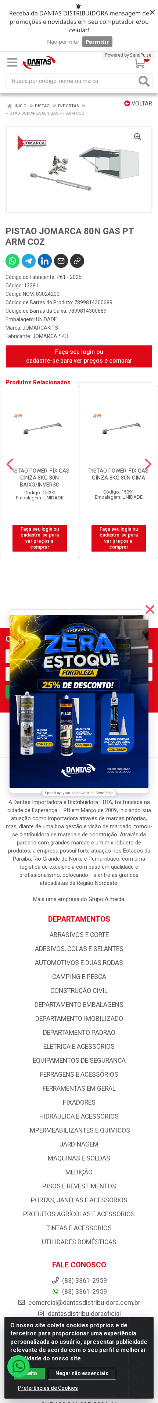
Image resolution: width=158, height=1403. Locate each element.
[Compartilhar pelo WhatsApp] (12, 261)
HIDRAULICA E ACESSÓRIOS (79, 1116)
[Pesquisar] (144, 81)
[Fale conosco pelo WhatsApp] (18, 1366)
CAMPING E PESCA (79, 976)
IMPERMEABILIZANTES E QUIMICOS (79, 1130)
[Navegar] (10, 464)
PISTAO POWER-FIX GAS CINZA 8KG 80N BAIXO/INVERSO (39, 477)
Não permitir (63, 41)
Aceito (29, 1373)
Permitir (97, 41)
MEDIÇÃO (79, 1172)
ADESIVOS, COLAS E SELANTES (79, 948)
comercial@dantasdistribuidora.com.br (83, 1302)
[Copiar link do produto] (77, 261)
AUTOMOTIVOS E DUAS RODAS (79, 962)
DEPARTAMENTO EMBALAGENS (79, 1004)
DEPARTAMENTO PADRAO (79, 1032)
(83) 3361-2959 (84, 1291)
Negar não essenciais (81, 1373)
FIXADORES (79, 1102)
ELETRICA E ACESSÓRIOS (79, 1046)
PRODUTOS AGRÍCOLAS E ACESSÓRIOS (79, 1214)
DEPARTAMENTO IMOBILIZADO (79, 1018)
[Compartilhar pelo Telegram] (29, 261)
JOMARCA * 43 (50, 336)
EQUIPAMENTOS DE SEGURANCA (79, 1060)
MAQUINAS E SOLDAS (79, 1158)
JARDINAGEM (79, 1144)
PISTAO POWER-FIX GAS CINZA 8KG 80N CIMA (118, 474)
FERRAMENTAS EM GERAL (79, 1088)
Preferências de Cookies (48, 1388)
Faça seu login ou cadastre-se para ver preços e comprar (79, 356)
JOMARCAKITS (40, 328)
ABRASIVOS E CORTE (79, 935)
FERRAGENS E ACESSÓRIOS (79, 1074)
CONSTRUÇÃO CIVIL (79, 990)
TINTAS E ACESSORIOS (79, 1228)
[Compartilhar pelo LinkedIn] (45, 261)
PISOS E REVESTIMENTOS (79, 1186)
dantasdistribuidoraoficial (83, 1313)
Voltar (141, 103)
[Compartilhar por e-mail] (61, 261)
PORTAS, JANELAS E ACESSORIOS (79, 1200)
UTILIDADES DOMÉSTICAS (79, 1242)
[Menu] (12, 62)
